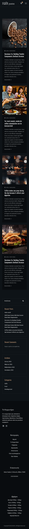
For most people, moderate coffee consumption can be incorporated (13, 123)
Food (6, 386)
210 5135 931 (14, 476)
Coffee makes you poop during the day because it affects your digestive (14, 193)
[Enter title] (3, 426)
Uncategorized (8, 389)
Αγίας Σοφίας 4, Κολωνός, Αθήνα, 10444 (14, 472)
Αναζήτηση (23, 301)
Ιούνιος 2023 (8, 361)
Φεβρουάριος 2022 (10, 367)
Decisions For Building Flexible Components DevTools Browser (14, 55)
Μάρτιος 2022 (8, 364)
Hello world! (8, 312)
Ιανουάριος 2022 (9, 370)
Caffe (6, 383)
